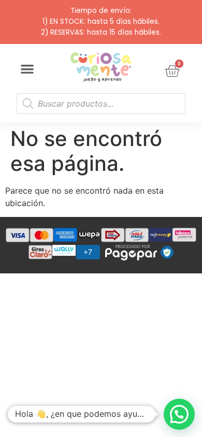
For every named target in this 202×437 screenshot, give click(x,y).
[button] (27, 69)
